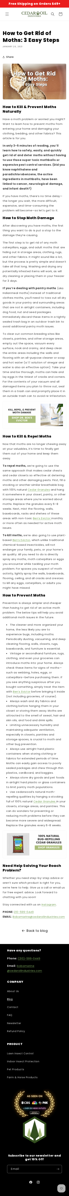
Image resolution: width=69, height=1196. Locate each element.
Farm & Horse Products (22, 1077)
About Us (13, 991)
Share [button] (10, 57)
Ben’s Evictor (42, 518)
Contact (12, 1007)
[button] (7, 14)
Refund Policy (16, 1031)
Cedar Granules (39, 489)
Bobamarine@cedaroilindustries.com (39, 917)
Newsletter (14, 1023)
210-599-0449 (24, 912)
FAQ (9, 1015)
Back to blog (37, 930)
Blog (10, 999)
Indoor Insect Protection (23, 1061)
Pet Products (15, 1069)
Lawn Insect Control (20, 1053)
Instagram (49, 904)
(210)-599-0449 (29, 958)
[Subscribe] (58, 1169)
